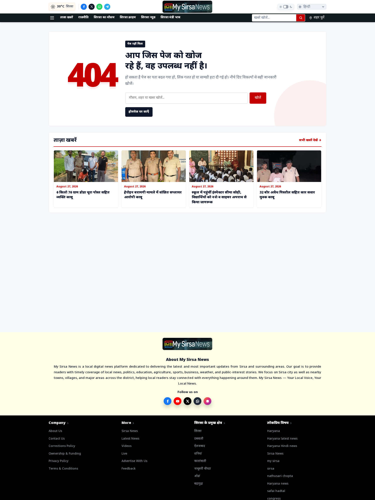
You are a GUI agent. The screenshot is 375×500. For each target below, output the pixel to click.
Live (124, 454)
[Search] (300, 17)
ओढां (197, 476)
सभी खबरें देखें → (310, 140)
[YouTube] (177, 401)
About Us (55, 431)
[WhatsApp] (99, 7)
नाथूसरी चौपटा (202, 469)
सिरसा (198, 431)
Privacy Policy (58, 461)
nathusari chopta (280, 476)
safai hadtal (276, 491)
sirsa (270, 469)
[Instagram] (207, 401)
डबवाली (198, 439)
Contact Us (57, 439)
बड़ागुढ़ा (198, 484)
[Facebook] (84, 7)
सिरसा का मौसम (104, 17)
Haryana (273, 431)
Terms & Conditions (63, 469)
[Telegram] (107, 7)
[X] (92, 7)
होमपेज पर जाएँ (139, 112)
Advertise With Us (134, 461)
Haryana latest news (282, 439)
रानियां (198, 454)
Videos (127, 446)
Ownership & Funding (65, 454)
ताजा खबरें (66, 17)
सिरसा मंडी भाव (170, 17)
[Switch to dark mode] (286, 7)
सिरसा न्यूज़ (148, 17)
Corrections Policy (62, 446)
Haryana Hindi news (282, 446)
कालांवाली (200, 461)
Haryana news (277, 484)
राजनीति (83, 17)
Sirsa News (130, 431)
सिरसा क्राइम (128, 17)
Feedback (129, 469)
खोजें (258, 98)
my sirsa (273, 461)
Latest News (130, 439)
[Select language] (311, 7)
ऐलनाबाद (199, 446)
